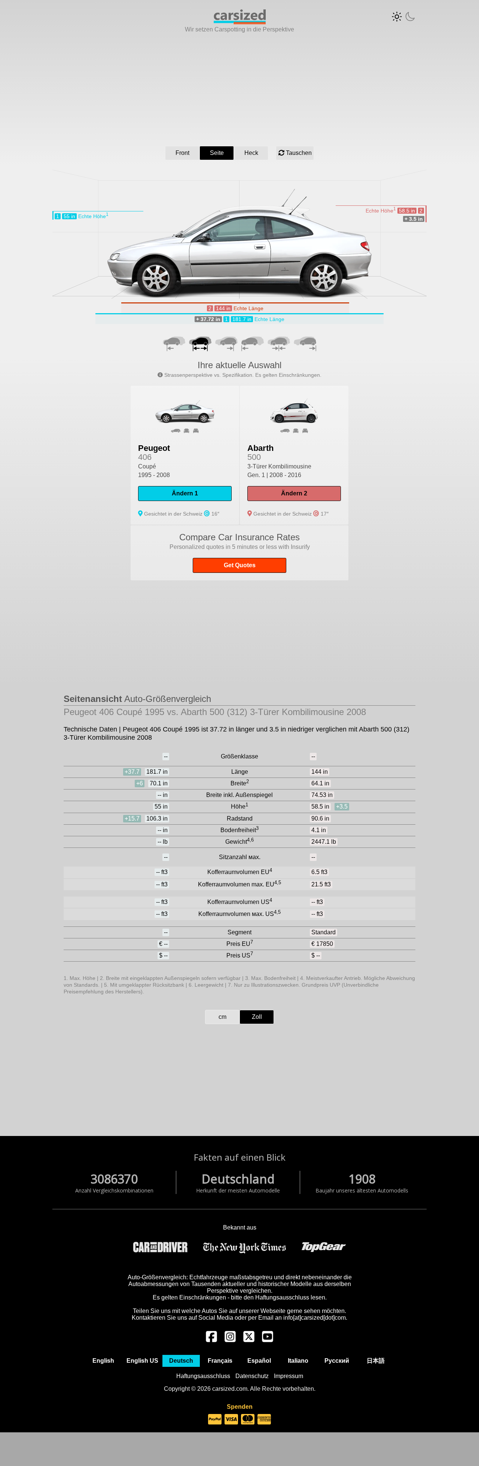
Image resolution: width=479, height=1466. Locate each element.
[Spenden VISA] (231, 1419)
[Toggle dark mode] (403, 16)
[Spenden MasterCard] (247, 1419)
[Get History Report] (239, 552)
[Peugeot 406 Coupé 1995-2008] (185, 455)
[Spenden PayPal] (215, 1419)
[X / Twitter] (249, 1340)
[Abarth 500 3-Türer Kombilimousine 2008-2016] (294, 455)
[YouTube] (267, 1340)
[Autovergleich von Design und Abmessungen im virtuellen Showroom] (240, 22)
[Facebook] (211, 1340)
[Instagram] (230, 1340)
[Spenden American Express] (264, 1419)
